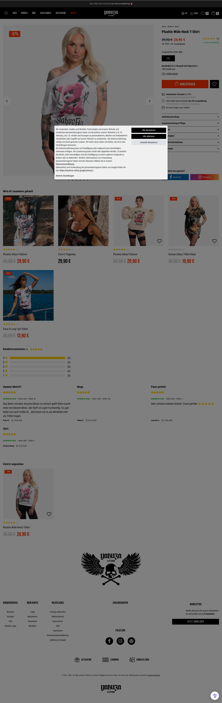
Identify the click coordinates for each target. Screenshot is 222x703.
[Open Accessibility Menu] (215, 696)
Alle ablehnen (148, 136)
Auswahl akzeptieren (149, 142)
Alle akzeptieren (149, 130)
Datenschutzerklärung (65, 164)
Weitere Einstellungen (65, 176)
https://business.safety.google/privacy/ (76, 170)
